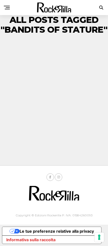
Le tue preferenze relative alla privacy (57, 231)
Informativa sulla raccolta (31, 239)
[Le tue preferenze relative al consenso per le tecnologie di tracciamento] (99, 237)
